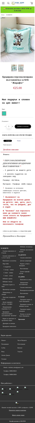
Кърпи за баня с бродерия (24, 264)
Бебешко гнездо (7, 281)
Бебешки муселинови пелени (26, 250)
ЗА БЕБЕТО (9, 14)
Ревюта (6, 154)
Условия (3, 359)
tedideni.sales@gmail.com (15, 367)
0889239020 (13, 371)
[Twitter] (7, 378)
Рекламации (5, 344)
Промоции (21, 319)
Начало (2, 14)
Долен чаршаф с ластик (24, 272)
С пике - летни (8, 275)
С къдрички (7, 266)
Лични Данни (5, 355)
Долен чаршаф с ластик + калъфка (7, 303)
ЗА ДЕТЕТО (22, 255)
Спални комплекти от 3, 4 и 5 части (9, 256)
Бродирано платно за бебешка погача (26, 305)
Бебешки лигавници (26, 246)
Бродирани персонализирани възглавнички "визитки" (9, 313)
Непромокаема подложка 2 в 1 (6, 308)
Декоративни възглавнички (23, 283)
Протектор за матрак (9, 289)
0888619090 (13, 374)
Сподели (8, 140)
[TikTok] (15, 378)
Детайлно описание (11, 150)
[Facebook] (3, 378)
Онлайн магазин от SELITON (17, 421)
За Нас (3, 348)
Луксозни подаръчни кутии (9, 298)
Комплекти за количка (9, 260)
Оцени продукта (7, 144)
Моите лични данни (18, 415)
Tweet (19, 140)
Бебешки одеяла (7, 278)
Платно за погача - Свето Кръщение (25, 315)
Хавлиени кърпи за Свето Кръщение (25, 300)
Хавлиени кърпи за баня (8, 285)
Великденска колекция (27, 290)
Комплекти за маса (26, 279)
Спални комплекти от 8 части (9, 252)
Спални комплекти (26, 257)
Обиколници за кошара (7, 293)
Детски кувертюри (25, 260)
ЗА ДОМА (21, 277)
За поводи (21, 296)
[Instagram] (11, 378)
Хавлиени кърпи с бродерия (25, 310)
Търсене (20, 351)
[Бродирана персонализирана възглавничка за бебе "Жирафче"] (17, 61)
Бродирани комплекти (9, 326)
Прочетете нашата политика (17, 410)
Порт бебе (6, 263)
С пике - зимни (8, 272)
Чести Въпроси (22, 340)
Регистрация (21, 344)
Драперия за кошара (9, 323)
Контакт (20, 348)
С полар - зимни (9, 269)
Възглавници (24, 268)
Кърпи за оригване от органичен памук (9, 319)
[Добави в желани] (30, 120)
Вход (2, 351)
